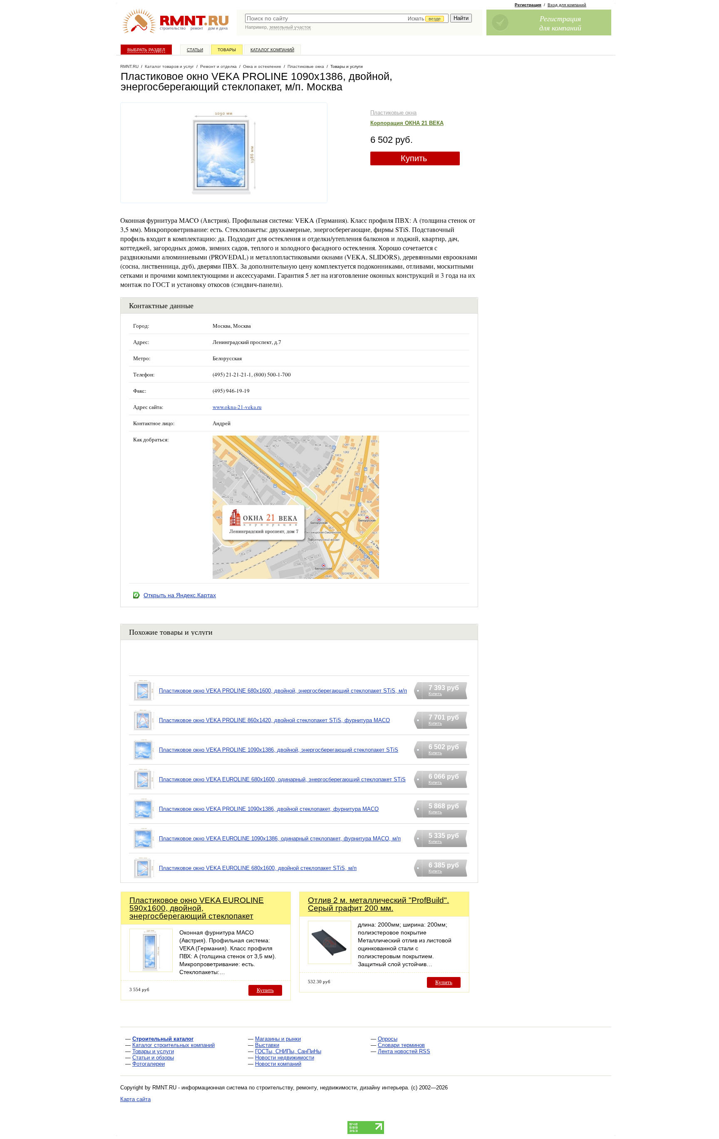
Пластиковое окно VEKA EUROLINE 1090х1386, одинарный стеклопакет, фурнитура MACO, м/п (280, 838)
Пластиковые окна (393, 113)
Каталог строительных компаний (173, 1045)
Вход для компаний (567, 4)
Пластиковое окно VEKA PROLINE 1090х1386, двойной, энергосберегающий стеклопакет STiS (278, 750)
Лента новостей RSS (404, 1051)
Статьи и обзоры (153, 1057)
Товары (227, 49)
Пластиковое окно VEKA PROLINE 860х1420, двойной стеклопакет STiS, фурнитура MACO (274, 720)
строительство (173, 28)
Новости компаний (278, 1064)
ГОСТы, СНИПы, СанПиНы (288, 1051)
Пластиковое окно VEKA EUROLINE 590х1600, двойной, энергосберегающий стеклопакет (196, 908)
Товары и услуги (153, 1051)
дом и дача (218, 28)
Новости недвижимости (284, 1057)
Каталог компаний (272, 49)
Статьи (195, 49)
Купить (414, 158)
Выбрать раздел (146, 49)
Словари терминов (401, 1045)
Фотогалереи (148, 1064)
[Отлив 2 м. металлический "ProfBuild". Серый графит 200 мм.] (329, 962)
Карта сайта (135, 1099)
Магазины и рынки (278, 1039)
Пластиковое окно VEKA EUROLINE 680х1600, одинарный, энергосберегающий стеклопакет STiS (282, 779)
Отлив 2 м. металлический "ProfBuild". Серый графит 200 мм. (378, 904)
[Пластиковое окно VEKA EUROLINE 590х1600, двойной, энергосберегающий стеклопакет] (151, 970)
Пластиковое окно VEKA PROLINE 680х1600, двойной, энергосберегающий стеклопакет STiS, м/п (283, 691)
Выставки (267, 1045)
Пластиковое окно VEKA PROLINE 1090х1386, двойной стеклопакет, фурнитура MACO (269, 809)
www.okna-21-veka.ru (237, 407)
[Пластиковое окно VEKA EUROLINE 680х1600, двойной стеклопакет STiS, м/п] (144, 878)
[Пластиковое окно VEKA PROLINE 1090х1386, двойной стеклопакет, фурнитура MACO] (144, 819)
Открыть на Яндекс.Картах (180, 595)
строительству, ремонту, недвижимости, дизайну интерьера (332, 1087)
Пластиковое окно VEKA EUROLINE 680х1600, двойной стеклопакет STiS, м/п (258, 868)
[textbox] (347, 18)
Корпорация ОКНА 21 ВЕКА (407, 123)
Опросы (387, 1039)
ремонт (197, 28)
